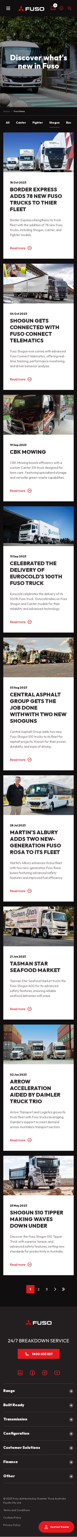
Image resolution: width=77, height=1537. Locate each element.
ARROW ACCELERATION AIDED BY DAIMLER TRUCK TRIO (35, 1091)
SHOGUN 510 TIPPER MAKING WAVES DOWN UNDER (36, 1219)
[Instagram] (45, 1373)
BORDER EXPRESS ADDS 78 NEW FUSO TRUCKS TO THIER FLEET (36, 199)
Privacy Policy (12, 1524)
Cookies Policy (12, 1517)
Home (6, 111)
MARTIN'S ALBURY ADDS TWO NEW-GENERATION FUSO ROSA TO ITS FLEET (35, 842)
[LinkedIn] (20, 1373)
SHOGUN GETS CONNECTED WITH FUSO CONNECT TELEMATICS (34, 330)
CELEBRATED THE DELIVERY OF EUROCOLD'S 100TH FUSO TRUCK (36, 573)
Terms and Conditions (16, 1510)
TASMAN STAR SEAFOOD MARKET (35, 966)
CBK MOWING (28, 451)
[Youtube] (57, 1373)
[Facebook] (32, 1373)
